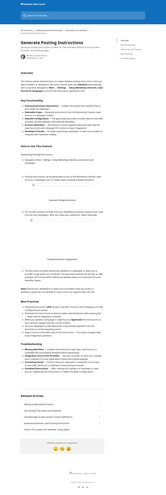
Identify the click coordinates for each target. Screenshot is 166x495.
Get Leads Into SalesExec (77, 30)
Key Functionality (128, 45)
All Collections (27, 30)
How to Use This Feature (131, 49)
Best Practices (127, 54)
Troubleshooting (128, 58)
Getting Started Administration (49, 30)
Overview (125, 40)
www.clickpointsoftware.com (83, 482)
